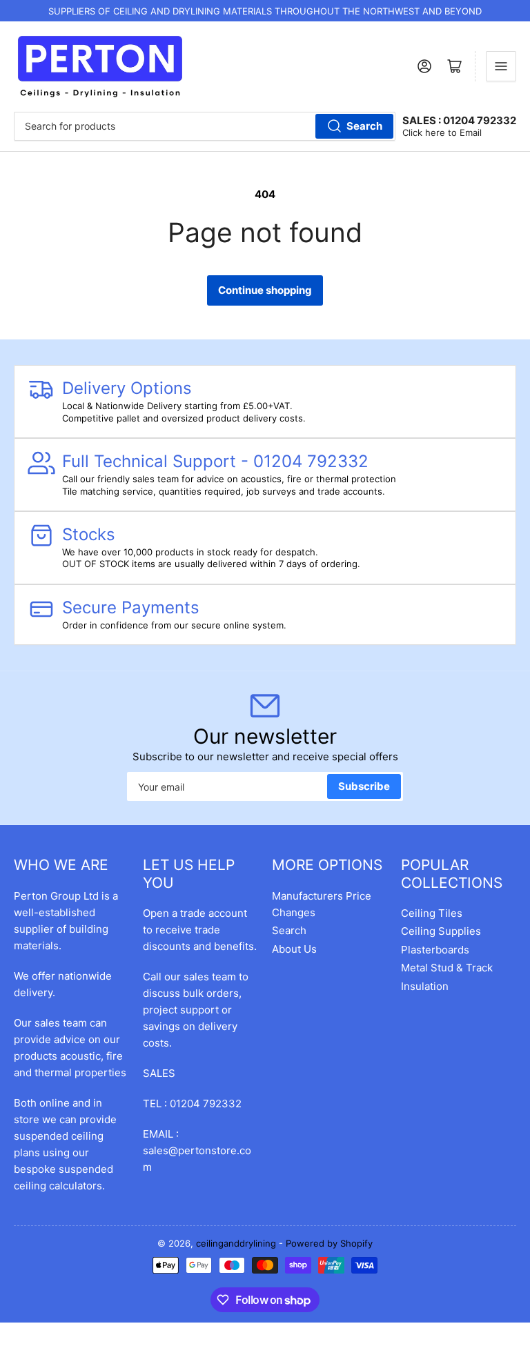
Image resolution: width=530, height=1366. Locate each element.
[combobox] (204, 126)
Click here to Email (442, 132)
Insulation (425, 986)
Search (364, 125)
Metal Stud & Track (447, 967)
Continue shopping (265, 290)
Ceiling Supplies (441, 931)
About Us (294, 949)
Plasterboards (435, 949)
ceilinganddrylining (236, 1243)
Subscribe (364, 786)
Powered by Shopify (329, 1243)
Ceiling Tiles (431, 913)
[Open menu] (501, 66)
